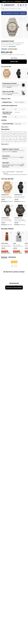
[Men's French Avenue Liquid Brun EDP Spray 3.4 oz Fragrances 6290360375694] (11, 233)
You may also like (6, 66)
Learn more (9, 87)
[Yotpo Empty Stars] (4, 46)
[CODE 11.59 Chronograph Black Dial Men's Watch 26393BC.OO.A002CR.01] (25, 183)
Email (9, 165)
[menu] (2, 5)
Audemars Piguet (19, 171)
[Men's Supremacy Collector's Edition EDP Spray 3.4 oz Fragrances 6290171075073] (22, 233)
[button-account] (21, 5)
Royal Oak (6, 173)
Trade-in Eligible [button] (13, 49)
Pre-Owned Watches (10, 171)
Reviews (4, 257)
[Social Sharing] (20, 18)
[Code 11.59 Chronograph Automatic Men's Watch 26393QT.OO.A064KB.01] (12, 206)
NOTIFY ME (14, 61)
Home (3, 171)
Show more (4, 144)
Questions (12, 257)
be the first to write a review (14, 287)
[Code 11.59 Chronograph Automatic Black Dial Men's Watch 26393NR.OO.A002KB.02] (25, 206)
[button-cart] (26, 5)
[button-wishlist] (23, 5)
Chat (12, 165)
